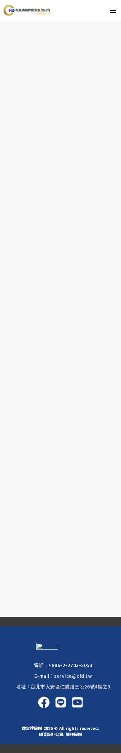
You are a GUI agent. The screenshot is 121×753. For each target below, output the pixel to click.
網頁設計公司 (51, 734)
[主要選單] (113, 10)
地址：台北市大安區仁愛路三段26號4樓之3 (63, 686)
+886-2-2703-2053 (70, 665)
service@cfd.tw (73, 675)
